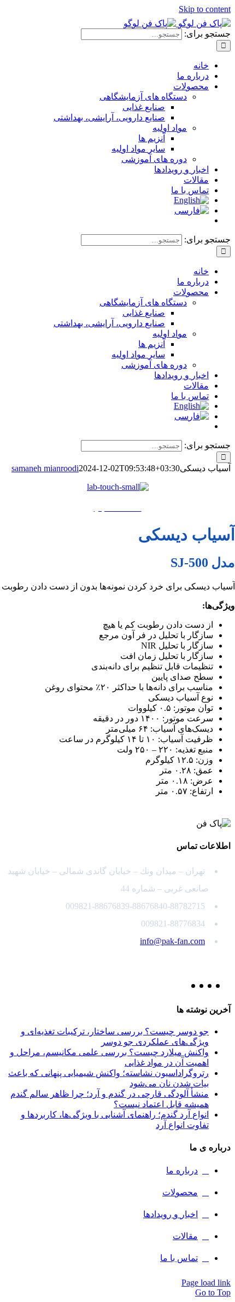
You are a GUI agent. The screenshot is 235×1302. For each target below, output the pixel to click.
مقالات (185, 1236)
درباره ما (182, 1170)
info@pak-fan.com (172, 941)
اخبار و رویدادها (170, 1214)
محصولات (180, 1192)
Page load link (206, 1282)
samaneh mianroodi (45, 468)
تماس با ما (179, 1258)
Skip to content (205, 9)
